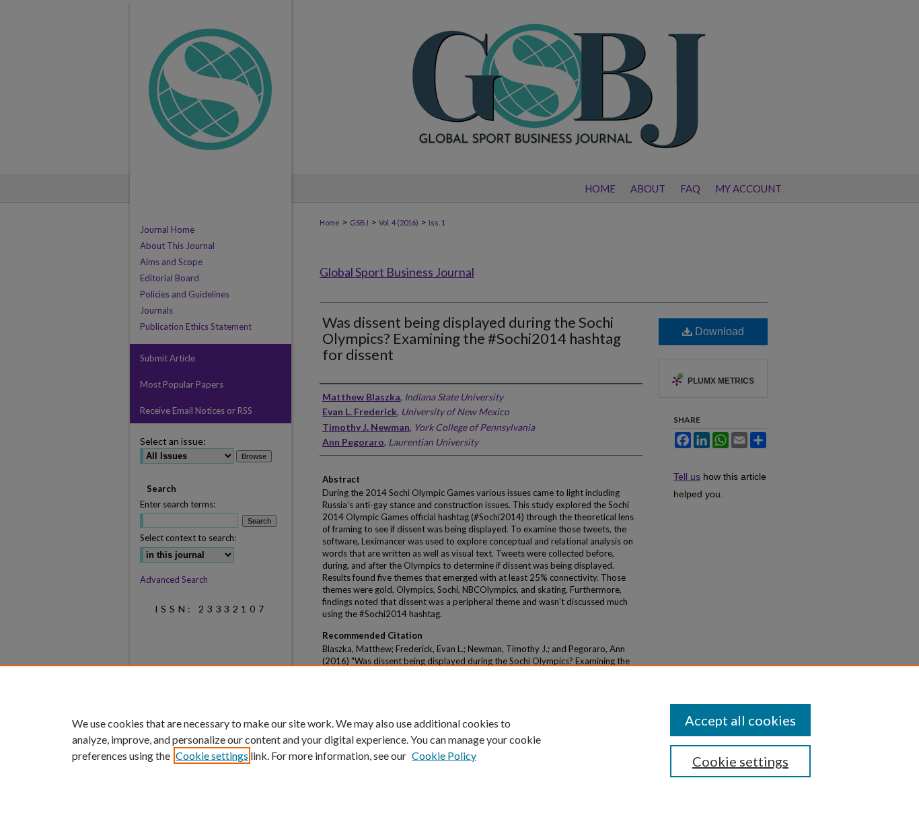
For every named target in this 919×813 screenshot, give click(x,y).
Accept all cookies (740, 720)
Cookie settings (212, 755)
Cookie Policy (444, 755)
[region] (459, 739)
